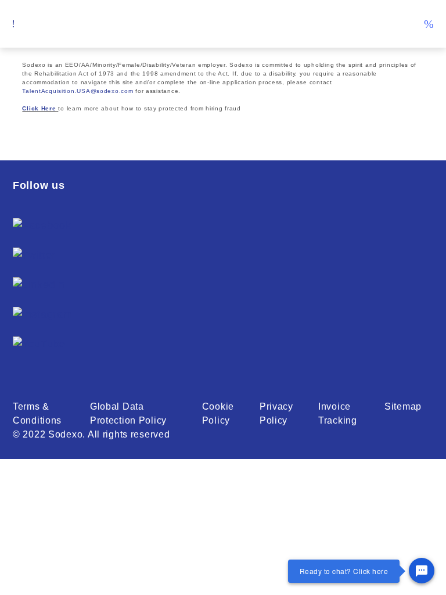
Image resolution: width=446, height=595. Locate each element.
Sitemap (403, 406)
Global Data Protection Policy (128, 413)
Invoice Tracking (337, 413)
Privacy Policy (276, 413)
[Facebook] (42, 226)
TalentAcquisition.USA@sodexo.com (77, 91)
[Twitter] (34, 255)
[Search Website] (428, 24)
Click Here (39, 108)
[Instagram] (42, 314)
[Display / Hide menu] (14, 24)
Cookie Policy (218, 413)
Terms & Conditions (37, 413)
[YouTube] (39, 344)
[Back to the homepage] (223, 24)
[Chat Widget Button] (421, 570)
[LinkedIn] (39, 285)
